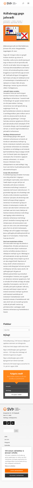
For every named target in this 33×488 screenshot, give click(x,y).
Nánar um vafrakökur (10, 466)
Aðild (5, 436)
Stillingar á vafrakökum (17, 475)
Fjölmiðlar (7, 445)
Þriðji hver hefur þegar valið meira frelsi (15, 346)
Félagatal (7, 442)
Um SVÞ (6, 439)
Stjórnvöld (14, 22)
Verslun (20, 22)
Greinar (19, 21)
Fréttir (14, 21)
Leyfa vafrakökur (16, 470)
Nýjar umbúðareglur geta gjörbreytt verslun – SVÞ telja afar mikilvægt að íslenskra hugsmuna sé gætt (15, 352)
